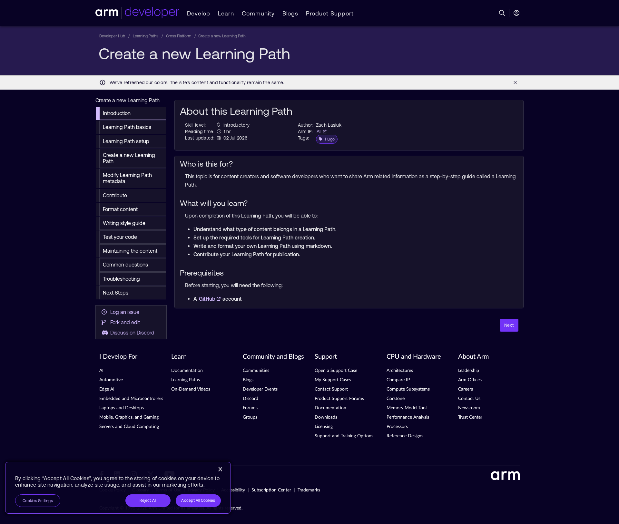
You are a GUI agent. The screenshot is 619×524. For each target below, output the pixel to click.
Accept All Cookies (198, 500)
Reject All (148, 500)
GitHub (208, 299)
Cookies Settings (38, 501)
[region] (118, 488)
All (320, 131)
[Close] (220, 469)
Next (509, 325)
